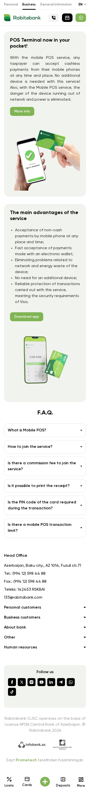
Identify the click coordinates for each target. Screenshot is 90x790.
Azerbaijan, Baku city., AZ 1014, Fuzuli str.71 (42, 566)
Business (29, 4)
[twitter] (22, 682)
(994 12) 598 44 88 (29, 574)
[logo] (22, 17)
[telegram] (61, 682)
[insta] (32, 682)
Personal (11, 4)
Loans (9, 785)
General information (56, 4)
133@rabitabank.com (23, 598)
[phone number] (53, 17)
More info (22, 111)
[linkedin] (51, 682)
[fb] (12, 682)
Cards (27, 785)
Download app (26, 316)
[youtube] (42, 682)
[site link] (81, 17)
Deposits (63, 785)
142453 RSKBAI (31, 590)
